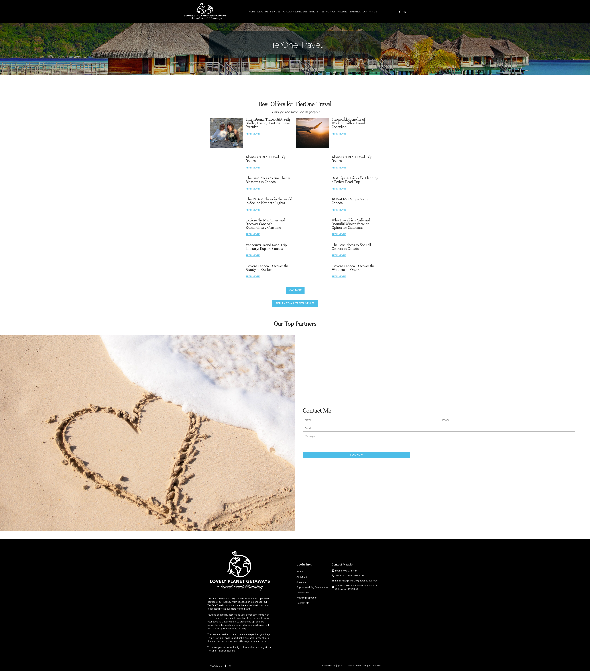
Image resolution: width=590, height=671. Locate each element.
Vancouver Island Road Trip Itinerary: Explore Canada (266, 247)
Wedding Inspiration (349, 11)
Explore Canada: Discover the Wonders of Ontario (353, 268)
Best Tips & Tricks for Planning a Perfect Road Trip (355, 180)
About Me (262, 11)
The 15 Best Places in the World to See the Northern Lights (269, 201)
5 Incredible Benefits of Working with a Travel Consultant (349, 123)
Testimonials (328, 11)
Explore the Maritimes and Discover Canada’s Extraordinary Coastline (265, 224)
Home (252, 11)
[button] (295, 290)
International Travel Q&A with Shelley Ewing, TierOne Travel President (268, 123)
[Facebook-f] (399, 11)
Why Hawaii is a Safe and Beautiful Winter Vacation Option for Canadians (351, 224)
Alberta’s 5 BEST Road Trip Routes (266, 159)
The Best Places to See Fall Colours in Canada (351, 247)
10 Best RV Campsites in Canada (350, 201)
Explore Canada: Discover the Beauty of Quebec (267, 268)
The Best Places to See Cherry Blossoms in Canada (268, 180)
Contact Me (370, 11)
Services (275, 11)
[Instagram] (404, 11)
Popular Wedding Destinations (300, 11)
